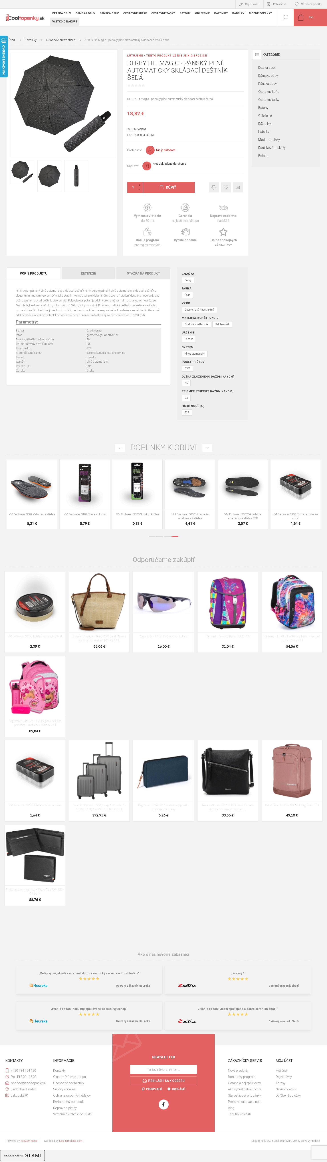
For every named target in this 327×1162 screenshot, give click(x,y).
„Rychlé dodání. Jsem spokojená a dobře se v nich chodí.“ (238, 1008)
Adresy (280, 1083)
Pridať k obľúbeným (226, 187)
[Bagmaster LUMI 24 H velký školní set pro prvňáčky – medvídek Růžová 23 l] (35, 696)
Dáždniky (264, 123)
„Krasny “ (237, 973)
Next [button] (207, 448)
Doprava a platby (65, 1108)
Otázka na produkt (143, 273)
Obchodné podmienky (68, 1083)
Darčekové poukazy (272, 148)
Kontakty (59, 1070)
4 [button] (175, 536)
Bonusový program (242, 1077)
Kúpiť (26, 498)
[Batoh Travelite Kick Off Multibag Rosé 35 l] (292, 780)
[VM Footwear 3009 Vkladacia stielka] (243, 494)
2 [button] (159, 536)
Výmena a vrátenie (147, 213)
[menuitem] (76, 1070)
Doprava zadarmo (223, 213)
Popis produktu (33, 273)
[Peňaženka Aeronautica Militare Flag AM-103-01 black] (35, 865)
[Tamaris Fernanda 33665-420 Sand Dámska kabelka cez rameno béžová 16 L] (99, 612)
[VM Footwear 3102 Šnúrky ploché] (295, 494)
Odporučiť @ (238, 187)
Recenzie (88, 273)
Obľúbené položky (288, 1095)
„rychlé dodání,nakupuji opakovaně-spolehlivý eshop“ (89, 1008)
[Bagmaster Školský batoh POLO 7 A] (228, 612)
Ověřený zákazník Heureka (133, 985)
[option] (32, 495)
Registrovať (251, 4)
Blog (231, 1108)
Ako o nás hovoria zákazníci (163, 954)
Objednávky (284, 1077)
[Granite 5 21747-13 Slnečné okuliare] (163, 612)
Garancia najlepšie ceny (214, 187)
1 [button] (152, 536)
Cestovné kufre (268, 91)
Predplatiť (154, 1089)
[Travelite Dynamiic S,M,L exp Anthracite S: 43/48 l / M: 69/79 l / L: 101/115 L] (99, 780)
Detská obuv (267, 67)
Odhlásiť (179, 1089)
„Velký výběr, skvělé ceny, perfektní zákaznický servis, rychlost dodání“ (89, 973)
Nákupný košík (286, 1089)
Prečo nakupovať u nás (244, 1101)
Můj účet (281, 1070)
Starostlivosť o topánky (244, 1095)
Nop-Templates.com (70, 1140)
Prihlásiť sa (279, 4)
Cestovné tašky (268, 99)
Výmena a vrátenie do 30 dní (72, 1114)
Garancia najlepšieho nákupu (185, 213)
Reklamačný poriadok (68, 1101)
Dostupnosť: (134, 150)
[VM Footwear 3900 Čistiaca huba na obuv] (35, 780)
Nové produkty (238, 1070)
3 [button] (167, 536)
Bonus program (147, 237)
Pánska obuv (267, 83)
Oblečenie (265, 115)
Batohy (263, 107)
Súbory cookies (64, 1089)
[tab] (34, 273)
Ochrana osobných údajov (72, 1095)
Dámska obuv (268, 75)
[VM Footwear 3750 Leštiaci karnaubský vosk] (35, 612)
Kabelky (263, 131)
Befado (263, 156)
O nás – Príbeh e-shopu (69, 1077)
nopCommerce (28, 1140)
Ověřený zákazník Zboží (283, 985)
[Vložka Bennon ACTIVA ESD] (137, 494)
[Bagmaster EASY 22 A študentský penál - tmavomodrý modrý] (163, 780)
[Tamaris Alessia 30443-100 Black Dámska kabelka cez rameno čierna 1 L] (228, 780)
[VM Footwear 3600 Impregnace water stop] (32, 494)
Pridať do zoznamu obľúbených (36, 498)
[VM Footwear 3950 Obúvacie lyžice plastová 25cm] (190, 494)
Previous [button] (120, 448)
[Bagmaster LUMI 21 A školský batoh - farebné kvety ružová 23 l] (292, 612)
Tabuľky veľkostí (239, 1114)
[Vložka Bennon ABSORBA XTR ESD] (85, 494)
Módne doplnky (269, 139)
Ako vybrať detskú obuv (244, 1089)
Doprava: (133, 166)
